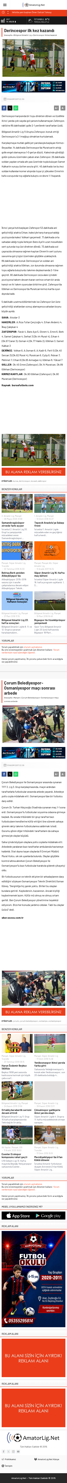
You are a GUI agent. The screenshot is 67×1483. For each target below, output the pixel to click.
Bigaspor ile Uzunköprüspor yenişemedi (49, 621)
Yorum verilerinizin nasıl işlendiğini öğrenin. (30, 651)
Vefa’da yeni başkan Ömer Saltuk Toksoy (31, 12)
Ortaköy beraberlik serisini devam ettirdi (16, 1111)
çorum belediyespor (29, 1021)
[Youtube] (18, 1452)
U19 (20, 1147)
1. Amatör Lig (40, 516)
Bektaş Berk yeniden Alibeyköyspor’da (13, 574)
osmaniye (43, 1021)
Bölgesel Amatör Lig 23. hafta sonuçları (15, 621)
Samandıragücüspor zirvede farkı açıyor (13, 524)
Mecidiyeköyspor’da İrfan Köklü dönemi (48, 1158)
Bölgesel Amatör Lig (23, 35)
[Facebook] (4, 1452)
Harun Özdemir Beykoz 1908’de (14, 1067)
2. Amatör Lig (8, 516)
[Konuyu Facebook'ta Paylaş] (4, 108)
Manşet (18, 516)
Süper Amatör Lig (17, 563)
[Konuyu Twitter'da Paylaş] (9, 108)
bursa (15, 481)
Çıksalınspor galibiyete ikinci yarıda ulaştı (47, 1111)
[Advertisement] (22, 203)
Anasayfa (8, 35)
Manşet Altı (47, 563)
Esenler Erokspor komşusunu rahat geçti (14, 1156)
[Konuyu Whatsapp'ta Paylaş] (15, 108)
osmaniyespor (54, 1021)
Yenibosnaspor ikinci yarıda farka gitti (49, 1064)
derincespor (24, 481)
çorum (16, 1021)
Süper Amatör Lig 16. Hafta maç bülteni (49, 574)
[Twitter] (8, 1452)
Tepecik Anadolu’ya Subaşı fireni (49, 524)
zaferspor (42, 481)
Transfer (5, 566)
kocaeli (34, 481)
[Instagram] (13, 1452)
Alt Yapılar (6, 1147)
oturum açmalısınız (33, 647)
